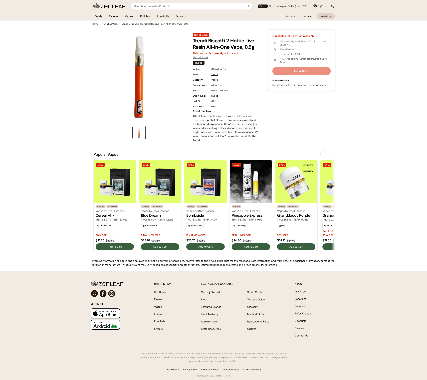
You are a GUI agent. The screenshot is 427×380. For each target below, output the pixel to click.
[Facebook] (103, 293)
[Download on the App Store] (116, 313)
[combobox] (189, 6)
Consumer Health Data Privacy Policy (242, 369)
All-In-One (216, 85)
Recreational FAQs (258, 321)
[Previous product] (323, 154)
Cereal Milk (105, 215)
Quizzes (251, 329)
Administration (209, 321)
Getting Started (210, 292)
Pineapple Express (247, 215)
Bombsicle (195, 215)
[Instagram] (111, 293)
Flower (113, 16)
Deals (98, 16)
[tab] (139, 132)
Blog (203, 299)
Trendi (214, 74)
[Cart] (332, 6)
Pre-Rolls (163, 16)
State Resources (211, 329)
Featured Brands (211, 307)
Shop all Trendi (200, 57)
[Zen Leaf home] (109, 6)
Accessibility (172, 369)
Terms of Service (210, 369)
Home (95, 24)
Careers (299, 328)
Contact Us (301, 335)
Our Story (300, 291)
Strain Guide (254, 292)
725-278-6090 (287, 49)
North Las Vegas (110, 24)
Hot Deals (160, 292)
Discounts (300, 321)
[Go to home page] (116, 283)
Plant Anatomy (210, 314)
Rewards (300, 306)
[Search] (247, 6)
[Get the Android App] (116, 325)
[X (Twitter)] (94, 293)
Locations (300, 299)
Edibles (145, 16)
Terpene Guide (256, 299)
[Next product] (331, 154)
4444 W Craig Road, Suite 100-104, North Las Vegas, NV (303, 43)
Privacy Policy (190, 369)
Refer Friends (303, 313)
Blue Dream (151, 215)
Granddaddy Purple (293, 215)
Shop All (159, 329)
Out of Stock (301, 71)
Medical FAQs (255, 314)
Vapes (129, 16)
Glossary (252, 307)
